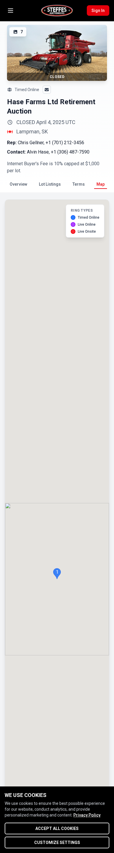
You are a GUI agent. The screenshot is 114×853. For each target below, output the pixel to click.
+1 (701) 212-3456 (65, 142)
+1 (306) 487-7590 (70, 152)
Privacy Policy (87, 815)
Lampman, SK (32, 132)
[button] (57, 573)
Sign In (98, 10)
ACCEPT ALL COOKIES (57, 828)
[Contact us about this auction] (47, 90)
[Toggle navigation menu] (10, 10)
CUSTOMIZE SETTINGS (57, 842)
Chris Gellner (31, 142)
